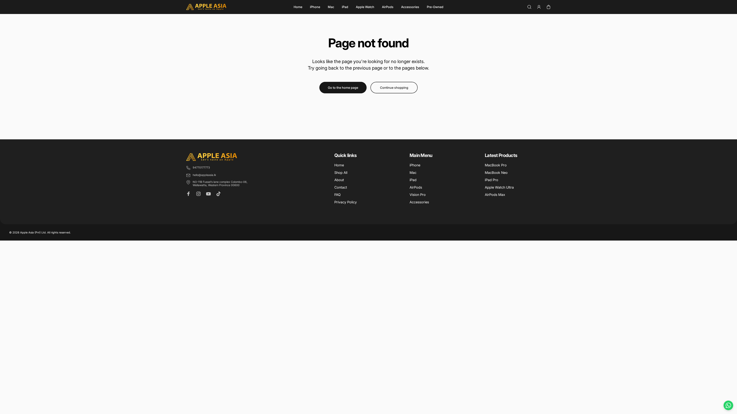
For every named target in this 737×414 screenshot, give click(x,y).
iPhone (415, 165)
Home (339, 165)
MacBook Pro (496, 165)
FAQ (337, 195)
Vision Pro (418, 195)
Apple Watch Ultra (499, 187)
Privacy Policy (345, 202)
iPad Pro (491, 180)
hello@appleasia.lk (204, 175)
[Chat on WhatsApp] (728, 405)
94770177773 (201, 167)
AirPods (416, 187)
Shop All (340, 173)
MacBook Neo (496, 173)
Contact (340, 187)
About (339, 180)
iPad (413, 180)
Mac (413, 173)
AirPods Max (495, 195)
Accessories (419, 202)
